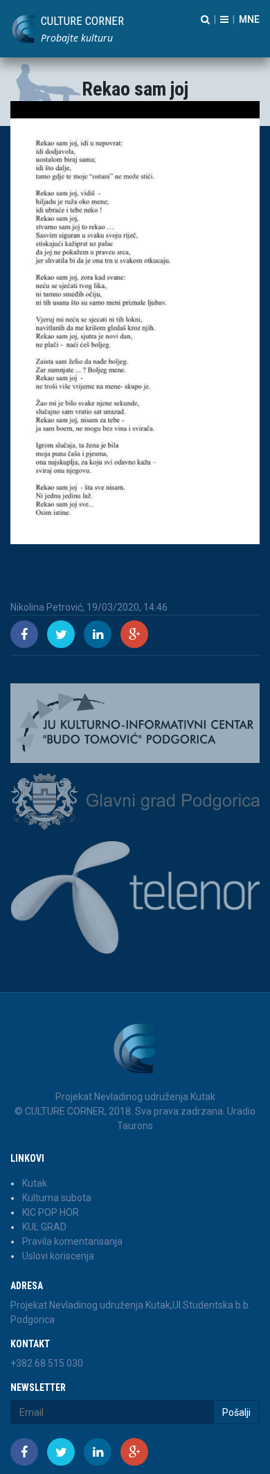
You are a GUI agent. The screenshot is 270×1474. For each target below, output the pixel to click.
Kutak (34, 1183)
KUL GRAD (44, 1226)
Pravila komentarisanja (72, 1241)
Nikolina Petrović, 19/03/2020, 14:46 (89, 607)
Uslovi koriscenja (58, 1255)
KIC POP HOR (50, 1212)
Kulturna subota (56, 1197)
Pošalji (236, 1412)
